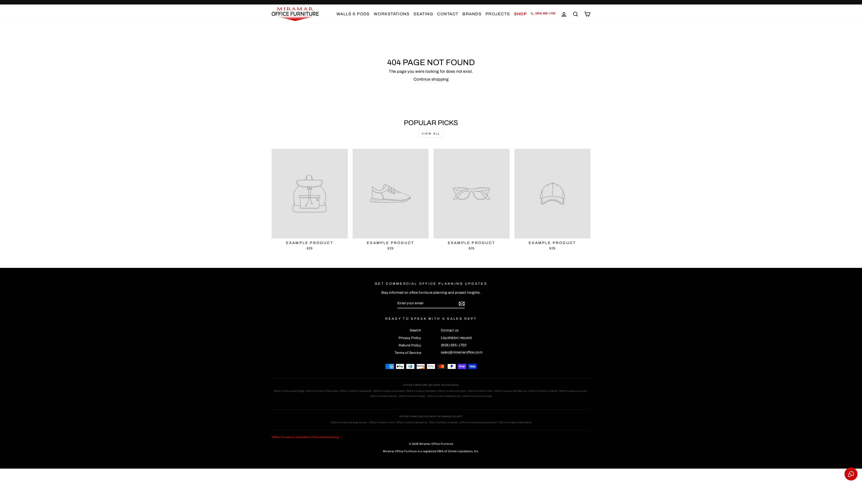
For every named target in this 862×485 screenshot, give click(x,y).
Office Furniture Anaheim (443, 422)
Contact (447, 14)
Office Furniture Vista (479, 391)
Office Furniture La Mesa (542, 391)
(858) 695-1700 (453, 345)
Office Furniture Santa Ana (411, 422)
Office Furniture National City (444, 396)
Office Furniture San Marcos (510, 391)
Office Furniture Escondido (389, 391)
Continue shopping (431, 79)
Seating (423, 14)
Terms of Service (408, 353)
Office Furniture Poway (412, 396)
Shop (520, 14)
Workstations (391, 14)
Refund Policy (410, 345)
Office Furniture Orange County (348, 422)
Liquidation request (456, 338)
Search (415, 330)
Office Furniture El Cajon (451, 391)
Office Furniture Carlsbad (421, 391)
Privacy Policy (410, 338)
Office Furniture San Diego (289, 391)
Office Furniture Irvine (382, 422)
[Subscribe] (462, 303)
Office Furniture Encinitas (477, 396)
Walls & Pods (353, 14)
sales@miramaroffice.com (461, 352)
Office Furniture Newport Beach (478, 422)
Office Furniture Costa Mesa (515, 422)
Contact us (450, 330)
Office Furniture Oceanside (356, 391)
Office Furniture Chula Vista (322, 391)
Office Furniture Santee (383, 396)
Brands (472, 14)
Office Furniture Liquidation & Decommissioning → (307, 437)
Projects (498, 14)
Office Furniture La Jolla (573, 391)
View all (431, 133)
